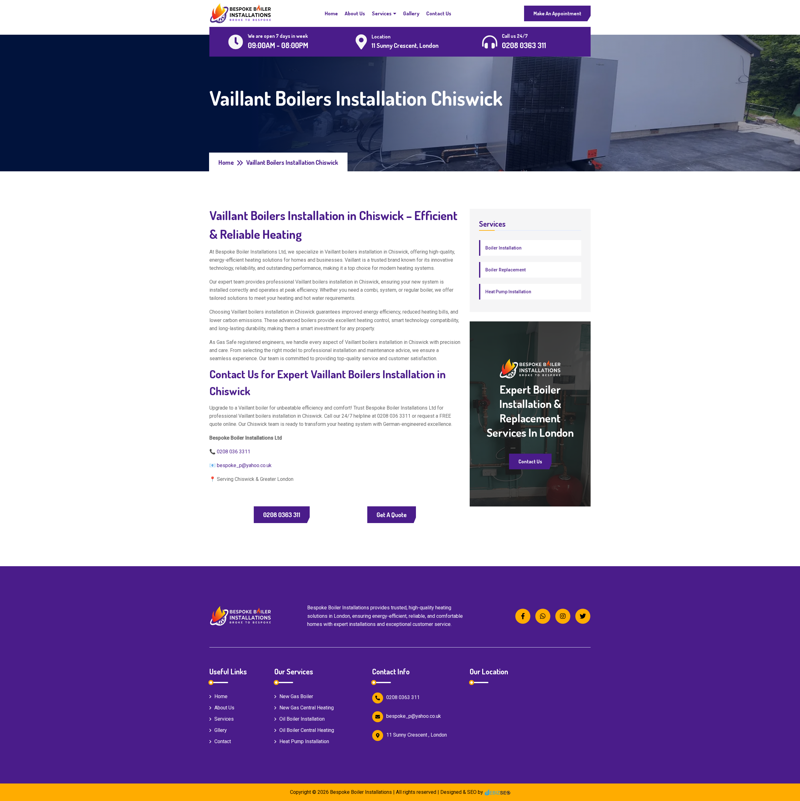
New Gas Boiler (296, 696)
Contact (222, 741)
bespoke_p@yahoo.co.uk (244, 465)
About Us (355, 13)
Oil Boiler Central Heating (306, 730)
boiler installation (503, 247)
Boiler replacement (505, 269)
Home (331, 13)
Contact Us (438, 13)
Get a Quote (392, 515)
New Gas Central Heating (306, 708)
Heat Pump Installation (508, 291)
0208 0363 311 (281, 515)
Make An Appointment (557, 13)
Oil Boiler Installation (302, 719)
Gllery (220, 730)
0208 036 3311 (233, 452)
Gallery (411, 13)
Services (382, 13)
